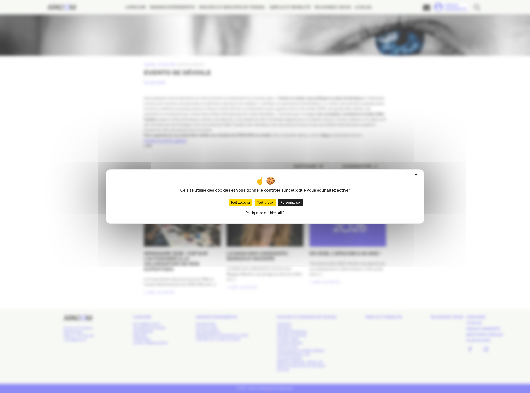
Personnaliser (290, 202)
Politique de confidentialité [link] (265, 213)
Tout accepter (240, 202)
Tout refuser (265, 202)
